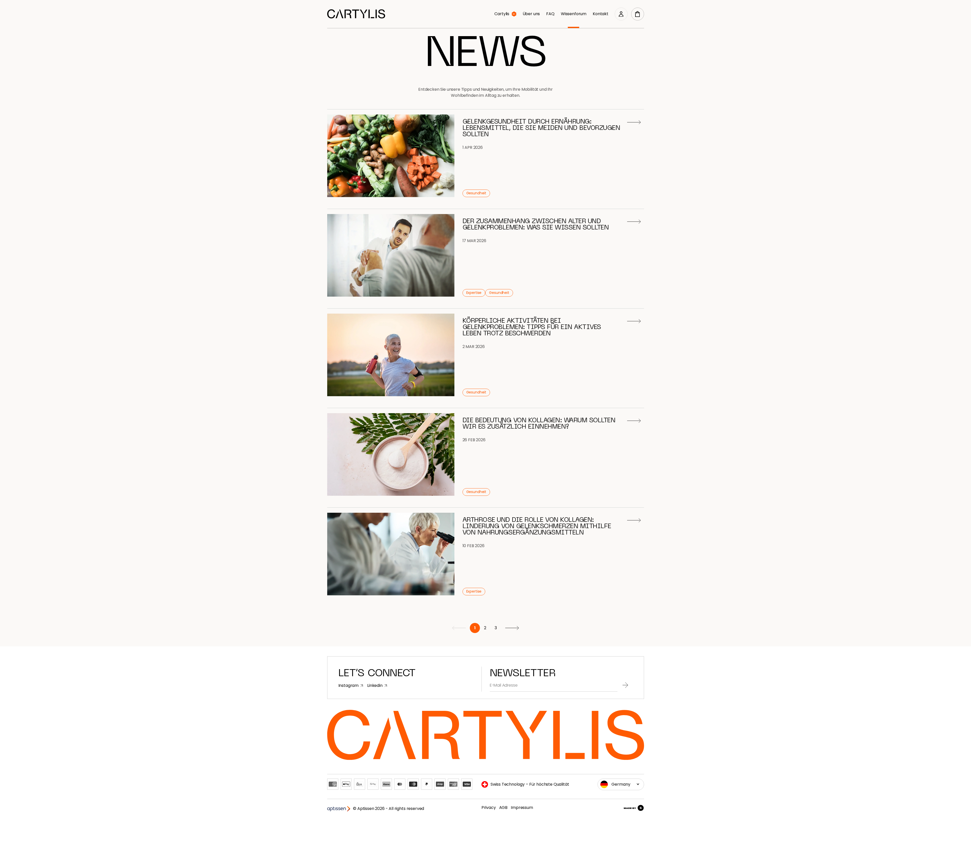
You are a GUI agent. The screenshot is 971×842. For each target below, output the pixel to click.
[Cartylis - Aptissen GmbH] (356, 14)
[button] (637, 14)
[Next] (512, 628)
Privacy (488, 807)
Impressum (522, 807)
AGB (503, 807)
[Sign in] (621, 14)
